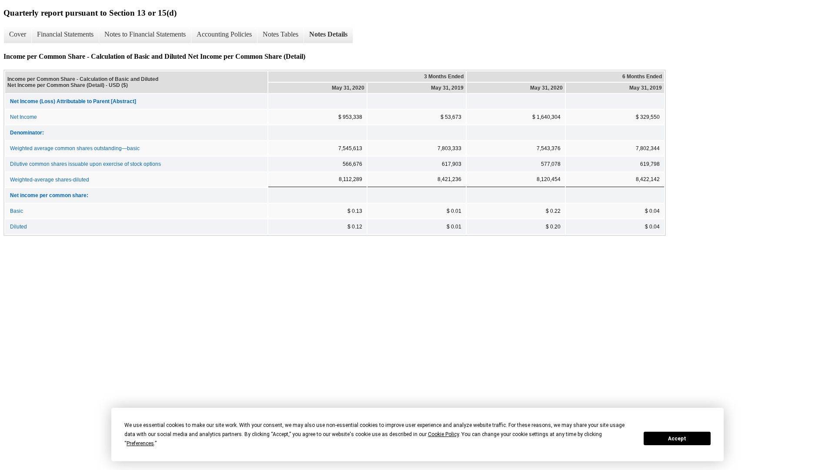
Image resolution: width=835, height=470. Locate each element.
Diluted (18, 226)
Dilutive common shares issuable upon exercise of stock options (85, 164)
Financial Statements (65, 34)
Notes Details (328, 34)
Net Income (23, 117)
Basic (16, 211)
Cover (17, 34)
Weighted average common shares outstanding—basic (75, 148)
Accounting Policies (224, 34)
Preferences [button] (140, 443)
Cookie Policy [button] (443, 434)
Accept (677, 439)
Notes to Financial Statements (145, 34)
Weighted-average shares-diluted (49, 179)
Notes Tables (280, 34)
